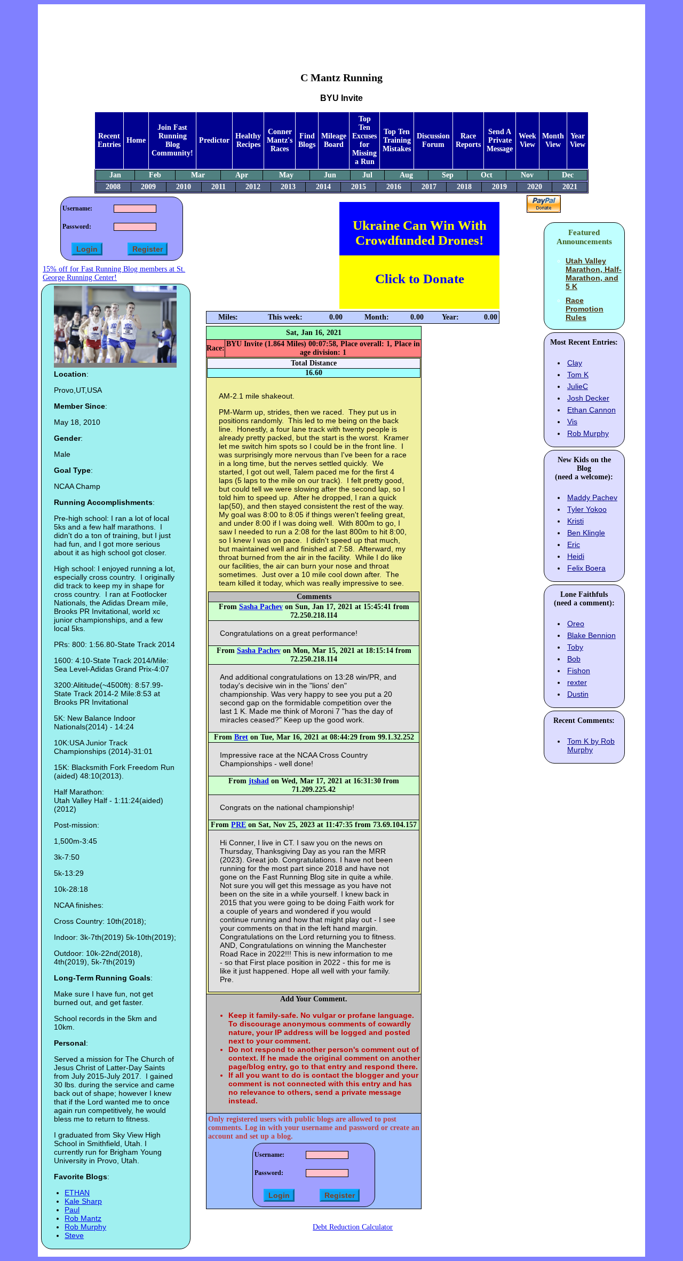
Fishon (578, 670)
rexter (577, 682)
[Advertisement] (341, 30)
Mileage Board (333, 140)
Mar (198, 175)
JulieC (577, 386)
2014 (323, 187)
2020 (534, 187)
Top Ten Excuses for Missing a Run (364, 140)
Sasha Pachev (261, 607)
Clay (574, 363)
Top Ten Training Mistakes (397, 140)
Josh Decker (588, 398)
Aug (406, 175)
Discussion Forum (433, 140)
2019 (499, 187)
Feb (155, 175)
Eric (573, 544)
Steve (74, 1235)
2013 (288, 187)
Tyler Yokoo (587, 509)
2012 (252, 187)
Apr (241, 175)
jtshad (259, 781)
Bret (241, 737)
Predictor (214, 140)
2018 (464, 187)
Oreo (575, 623)
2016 (393, 187)
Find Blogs (306, 140)
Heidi (575, 556)
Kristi (575, 521)
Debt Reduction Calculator (353, 1227)
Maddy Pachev (592, 497)
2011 (218, 187)
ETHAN (77, 1192)
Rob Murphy (85, 1227)
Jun (330, 175)
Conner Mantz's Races (279, 140)
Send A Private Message (500, 140)
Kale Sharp (83, 1201)
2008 (113, 187)
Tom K (578, 374)
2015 (358, 187)
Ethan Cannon (591, 410)
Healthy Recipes (248, 140)
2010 (183, 187)
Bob (574, 659)
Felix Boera (586, 568)
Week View (527, 140)
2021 (569, 187)
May (286, 175)
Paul (72, 1209)
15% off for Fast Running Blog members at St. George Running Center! (114, 273)
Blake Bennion (591, 635)
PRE (238, 825)
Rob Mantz (83, 1218)
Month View (553, 140)
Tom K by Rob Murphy (591, 745)
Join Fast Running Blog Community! (172, 140)
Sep (448, 175)
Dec (568, 175)
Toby (575, 647)
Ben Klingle (586, 532)
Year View (577, 140)
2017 (429, 187)
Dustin (578, 694)
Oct (487, 175)
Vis (572, 421)
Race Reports (468, 140)
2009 (148, 187)
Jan (115, 175)
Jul (367, 175)
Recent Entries (109, 140)
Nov (527, 175)
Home (136, 140)
